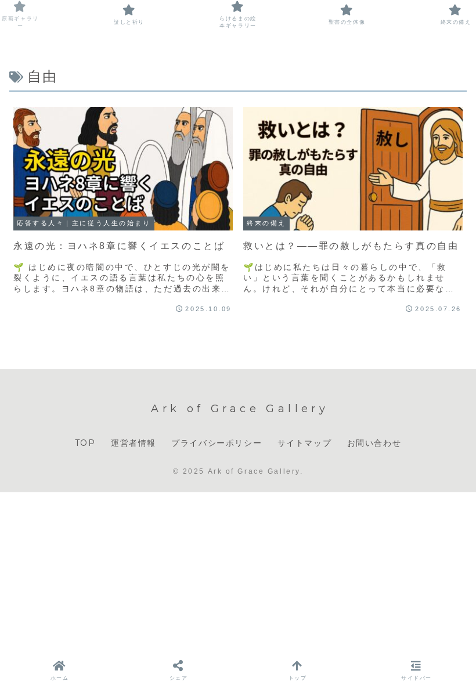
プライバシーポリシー (216, 443)
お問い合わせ (374, 443)
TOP (85, 443)
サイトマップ (304, 443)
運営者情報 (133, 443)
